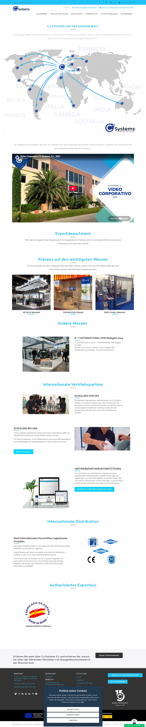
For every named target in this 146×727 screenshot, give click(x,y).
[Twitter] (15, 694)
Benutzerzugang (127, 2)
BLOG (79, 677)
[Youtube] (26, 694)
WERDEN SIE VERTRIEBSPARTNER (125, 675)
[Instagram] (36, 694)
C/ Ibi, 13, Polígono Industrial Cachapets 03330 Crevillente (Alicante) (25, 678)
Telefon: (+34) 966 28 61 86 (25, 687)
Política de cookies (68, 702)
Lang (114, 2)
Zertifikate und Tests (85, 683)
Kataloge (80, 680)
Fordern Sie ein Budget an (22, 2)
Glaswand (49, 676)
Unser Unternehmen (109, 655)
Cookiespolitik (117, 724)
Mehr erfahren (23, 452)
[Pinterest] (33, 694)
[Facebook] (19, 694)
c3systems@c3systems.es (24, 684)
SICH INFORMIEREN (117, 681)
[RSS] (22, 694)
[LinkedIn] (29, 694)
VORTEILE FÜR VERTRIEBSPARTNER (94, 489)
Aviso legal (80, 702)
